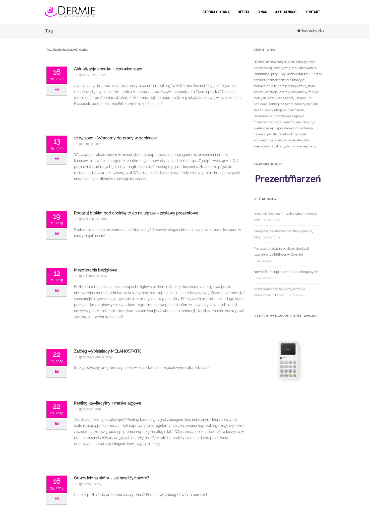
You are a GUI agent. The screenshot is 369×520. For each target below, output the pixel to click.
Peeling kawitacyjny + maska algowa (107, 403)
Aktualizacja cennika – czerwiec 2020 (108, 69)
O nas (262, 12)
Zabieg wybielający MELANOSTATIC (108, 351)
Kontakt (312, 12)
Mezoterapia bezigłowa (95, 270)
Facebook (285, 134)
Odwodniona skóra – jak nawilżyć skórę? (111, 478)
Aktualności (286, 12)
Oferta (244, 12)
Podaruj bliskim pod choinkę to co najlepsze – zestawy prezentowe (136, 213)
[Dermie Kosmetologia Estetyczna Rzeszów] (70, 22)
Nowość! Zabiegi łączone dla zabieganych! (286, 272)
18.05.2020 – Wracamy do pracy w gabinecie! (116, 138)
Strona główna (216, 12)
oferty (312, 146)
